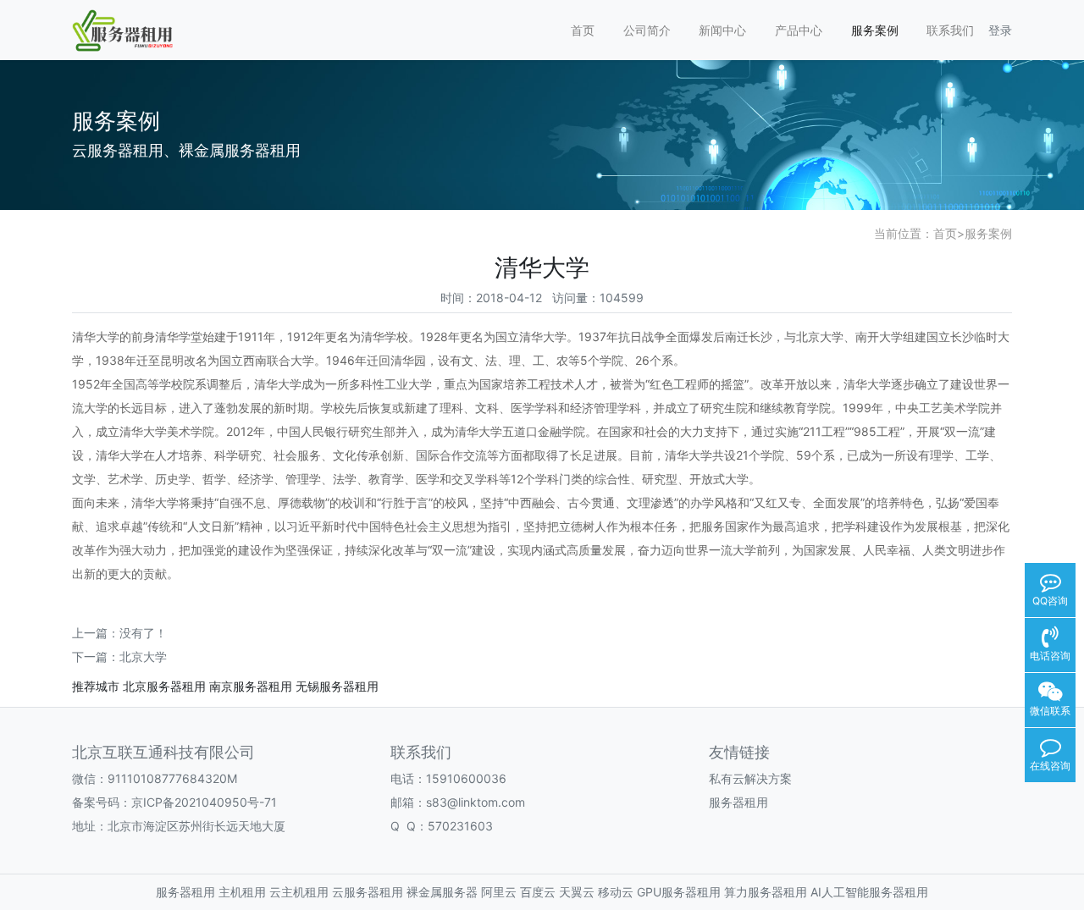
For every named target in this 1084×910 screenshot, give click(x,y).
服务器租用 (738, 802)
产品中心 (798, 30)
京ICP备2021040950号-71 (204, 802)
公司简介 (647, 30)
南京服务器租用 (250, 686)
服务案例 (875, 30)
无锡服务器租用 (337, 686)
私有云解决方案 (750, 778)
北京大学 (143, 656)
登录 (1000, 30)
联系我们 (950, 30)
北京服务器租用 (164, 686)
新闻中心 (722, 30)
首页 (583, 30)
